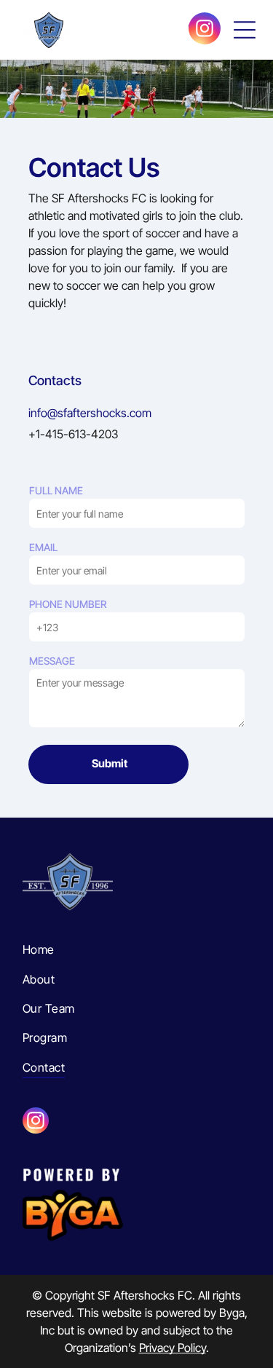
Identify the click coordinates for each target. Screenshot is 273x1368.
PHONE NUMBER (67, 604)
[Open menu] (245, 30)
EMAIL (43, 547)
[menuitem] (136, 949)
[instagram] (205, 30)
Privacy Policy (172, 1347)
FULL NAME (56, 490)
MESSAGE (52, 661)
